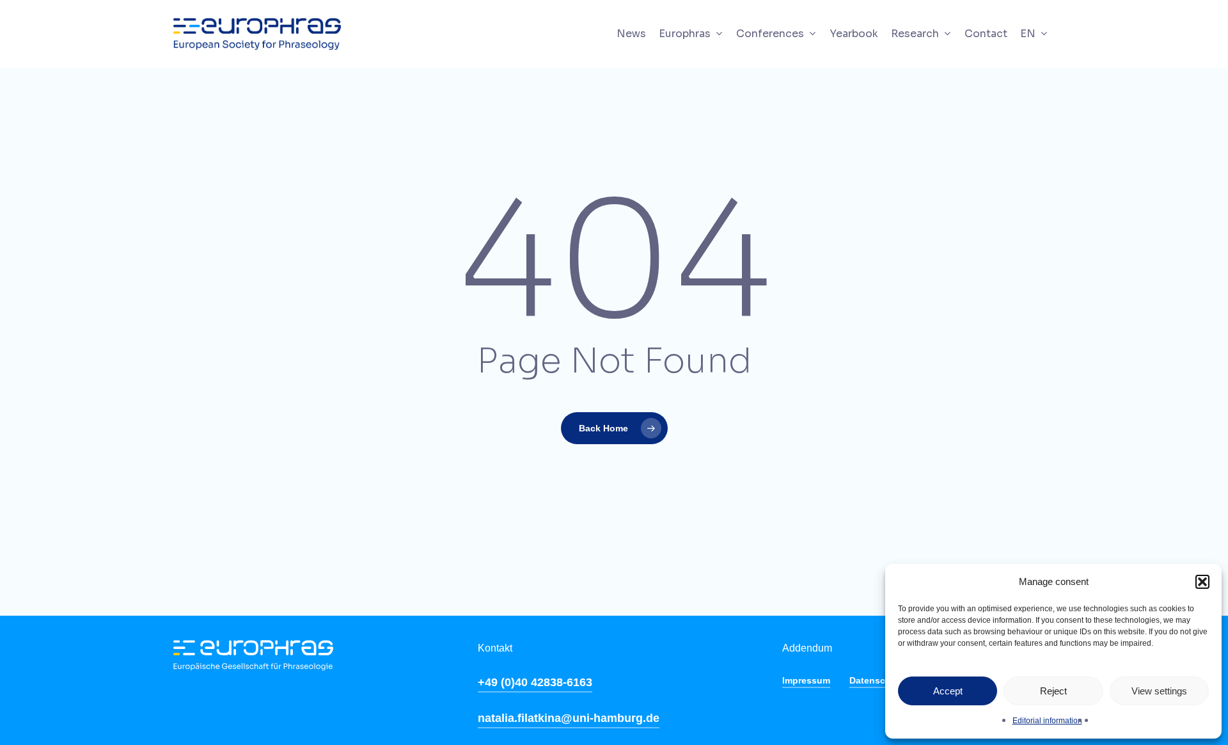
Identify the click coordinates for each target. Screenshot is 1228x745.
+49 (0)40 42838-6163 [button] (535, 682)
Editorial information (1047, 720)
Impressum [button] (806, 680)
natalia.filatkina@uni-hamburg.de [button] (568, 718)
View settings (1159, 690)
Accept (948, 690)
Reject (1053, 690)
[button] (1202, 581)
